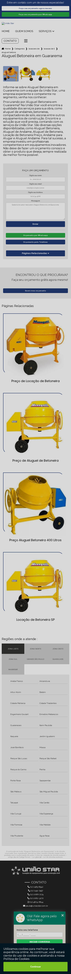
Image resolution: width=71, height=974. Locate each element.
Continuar (35, 966)
